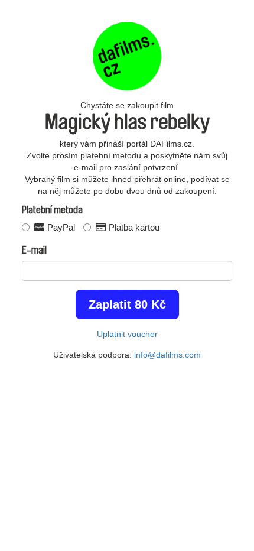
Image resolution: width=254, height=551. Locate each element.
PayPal (60, 227)
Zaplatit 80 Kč (127, 304)
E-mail (34, 250)
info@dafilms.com (167, 354)
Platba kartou (132, 227)
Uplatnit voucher (127, 334)
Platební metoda (52, 210)
